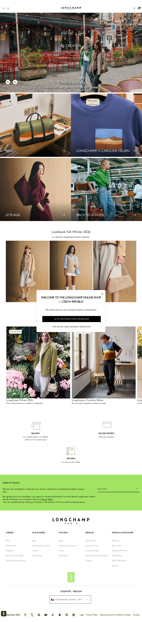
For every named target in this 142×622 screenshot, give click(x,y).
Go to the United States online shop (71, 319)
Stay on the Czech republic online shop (71, 327)
